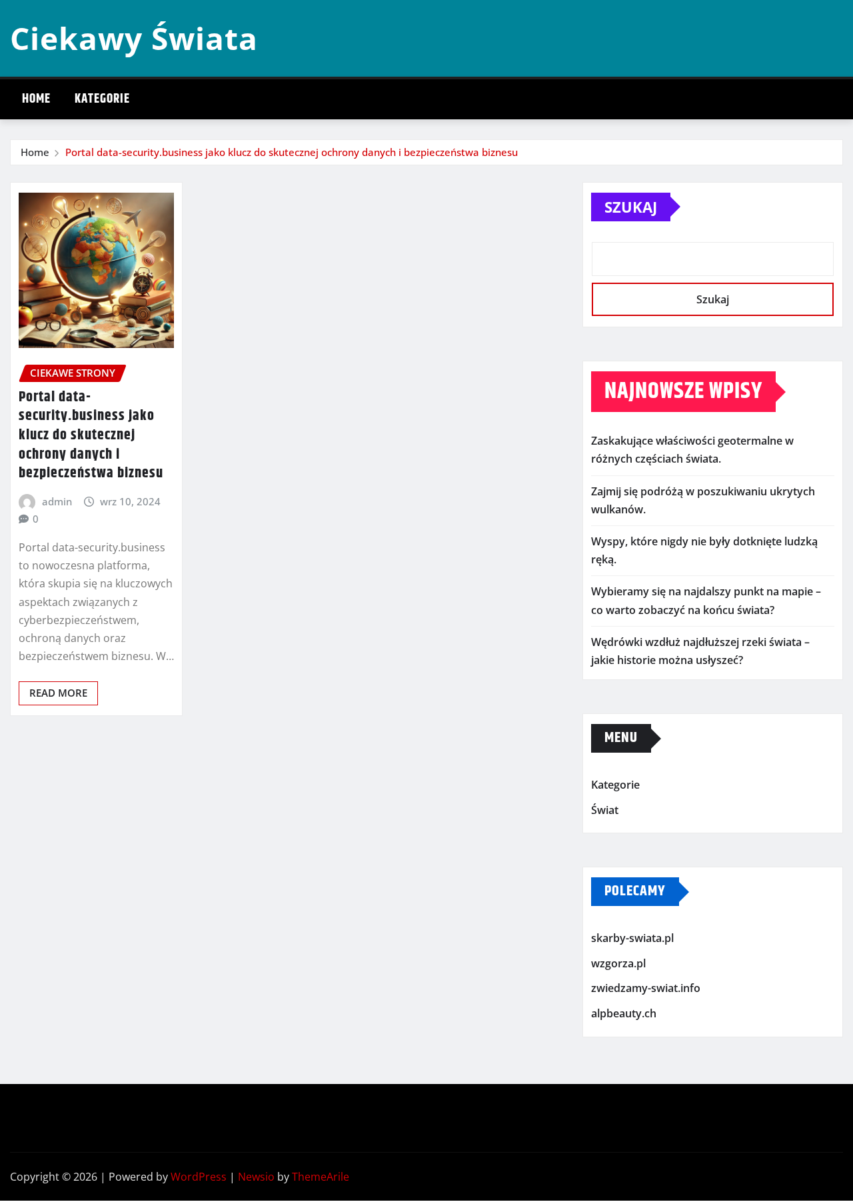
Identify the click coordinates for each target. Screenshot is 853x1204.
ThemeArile (320, 1176)
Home (36, 99)
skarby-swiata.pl (632, 938)
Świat (604, 810)
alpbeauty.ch (623, 1013)
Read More (58, 692)
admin (57, 501)
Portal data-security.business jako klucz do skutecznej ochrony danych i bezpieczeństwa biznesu (291, 152)
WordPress (199, 1176)
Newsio (256, 1176)
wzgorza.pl (618, 963)
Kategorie (102, 99)
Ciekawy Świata (134, 38)
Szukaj (630, 207)
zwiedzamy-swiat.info (645, 988)
